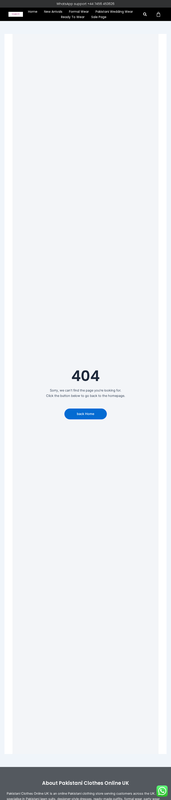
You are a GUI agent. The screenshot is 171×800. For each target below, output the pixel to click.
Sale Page (98, 17)
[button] (145, 14)
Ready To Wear (73, 17)
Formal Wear (79, 11)
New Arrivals (53, 11)
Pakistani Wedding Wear (114, 11)
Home (32, 11)
